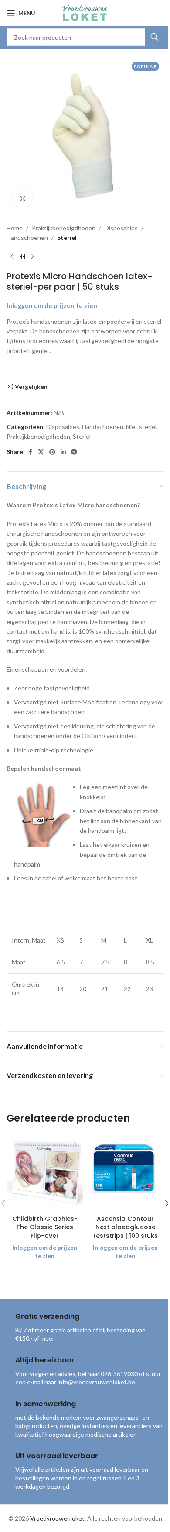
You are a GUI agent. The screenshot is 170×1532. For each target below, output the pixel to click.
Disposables (121, 228)
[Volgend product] (32, 257)
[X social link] (41, 452)
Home (15, 228)
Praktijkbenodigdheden (63, 228)
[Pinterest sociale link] (52, 452)
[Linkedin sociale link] (63, 452)
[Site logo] (85, 12)
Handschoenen (27, 237)
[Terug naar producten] (22, 257)
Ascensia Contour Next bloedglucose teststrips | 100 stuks (125, 1227)
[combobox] (85, 37)
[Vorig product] (12, 257)
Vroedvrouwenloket (57, 1518)
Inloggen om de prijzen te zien (52, 305)
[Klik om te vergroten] (23, 198)
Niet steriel (141, 426)
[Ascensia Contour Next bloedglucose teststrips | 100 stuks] (125, 1172)
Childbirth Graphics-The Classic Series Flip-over (45, 1227)
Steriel (67, 237)
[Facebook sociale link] (30, 452)
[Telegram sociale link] (74, 452)
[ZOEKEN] (154, 37)
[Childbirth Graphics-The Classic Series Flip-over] (45, 1172)
